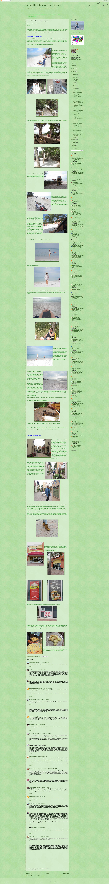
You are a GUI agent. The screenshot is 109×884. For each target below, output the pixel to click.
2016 (73, 70)
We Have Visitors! (76, 120)
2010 (73, 145)
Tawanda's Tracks (75, 404)
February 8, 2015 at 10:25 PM (42, 836)
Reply (30, 666)
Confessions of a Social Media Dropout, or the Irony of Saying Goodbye (77, 423)
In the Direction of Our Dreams (43, 5)
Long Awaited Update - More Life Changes (76, 314)
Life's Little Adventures (77, 323)
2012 (73, 142)
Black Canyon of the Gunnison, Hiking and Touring (76, 335)
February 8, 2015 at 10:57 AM (38, 796)
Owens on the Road (76, 289)
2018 (73, 66)
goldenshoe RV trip (76, 326)
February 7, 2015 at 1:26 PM (40, 716)
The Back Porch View (76, 339)
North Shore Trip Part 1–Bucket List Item (76, 378)
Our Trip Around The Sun (77, 361)
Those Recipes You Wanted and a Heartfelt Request (78, 105)
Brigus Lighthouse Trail (76, 310)
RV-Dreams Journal (76, 417)
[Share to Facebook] (46, 656)
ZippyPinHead (75, 304)
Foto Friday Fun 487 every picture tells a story (77, 222)
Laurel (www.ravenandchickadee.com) (36, 768)
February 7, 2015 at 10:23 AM (42, 662)
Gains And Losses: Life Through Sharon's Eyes (77, 391)
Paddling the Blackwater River (77, 93)
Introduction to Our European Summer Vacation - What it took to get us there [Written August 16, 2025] (77, 242)
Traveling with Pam (76, 357)
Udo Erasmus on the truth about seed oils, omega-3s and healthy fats (77, 169)
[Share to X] (44, 656)
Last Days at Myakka (77, 130)
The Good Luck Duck (76, 343)
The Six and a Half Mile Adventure (77, 90)
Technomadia (74, 187)
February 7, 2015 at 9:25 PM (40, 756)
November (75, 74)
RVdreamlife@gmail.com (76, 59)
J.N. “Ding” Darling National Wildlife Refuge (76, 113)
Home (47, 873)
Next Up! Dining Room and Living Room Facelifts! (77, 179)
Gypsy (30, 724)
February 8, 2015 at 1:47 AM (51, 768)
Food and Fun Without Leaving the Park (77, 108)
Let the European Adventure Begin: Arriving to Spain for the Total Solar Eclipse (77, 189)
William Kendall (32, 699)
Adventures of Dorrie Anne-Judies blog (76, 234)
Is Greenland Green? (76, 174)
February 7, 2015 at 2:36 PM (44, 733)
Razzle (30, 803)
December (75, 72)
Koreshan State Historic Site (78, 128)
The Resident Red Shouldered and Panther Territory (77, 95)
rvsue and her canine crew (77, 296)
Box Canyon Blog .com (77, 275)
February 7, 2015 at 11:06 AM (45, 688)
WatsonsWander (75, 265)
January (75, 137)
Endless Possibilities (76, 445)
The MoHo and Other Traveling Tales (76, 212)
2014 (73, 139)
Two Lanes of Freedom (76, 381)
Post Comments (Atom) (36, 875)
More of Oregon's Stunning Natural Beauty (77, 410)
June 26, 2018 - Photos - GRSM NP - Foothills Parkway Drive (77, 387)
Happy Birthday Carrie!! (77, 121)
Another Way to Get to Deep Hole (77, 132)
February (75, 88)
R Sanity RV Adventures (77, 217)
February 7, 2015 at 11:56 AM (42, 699)
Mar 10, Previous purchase (77, 281)
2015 (73, 71)
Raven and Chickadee (76, 246)
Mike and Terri (32, 836)
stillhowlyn (31, 716)
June (74, 82)
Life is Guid (74, 376)
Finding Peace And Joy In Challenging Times (76, 248)
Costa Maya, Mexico (76, 327)
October (75, 76)
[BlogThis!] (43, 656)
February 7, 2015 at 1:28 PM (38, 724)
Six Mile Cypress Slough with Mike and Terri (78, 111)
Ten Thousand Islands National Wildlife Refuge (77, 99)
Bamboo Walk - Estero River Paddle (77, 124)
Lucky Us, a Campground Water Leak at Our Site (78, 118)
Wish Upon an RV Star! (77, 330)
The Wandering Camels (76, 229)
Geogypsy (74, 220)
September (75, 77)
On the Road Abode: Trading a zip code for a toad (77, 206)
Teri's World (74, 395)
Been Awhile (74, 253)
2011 (73, 144)
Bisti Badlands (74, 293)
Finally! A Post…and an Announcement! (76, 438)
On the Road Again (76, 260)
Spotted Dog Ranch (76, 421)
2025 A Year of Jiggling (76, 230)
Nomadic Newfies (75, 309)
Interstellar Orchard (76, 301)
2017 (73, 68)
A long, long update (75, 414)
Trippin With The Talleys (77, 440)
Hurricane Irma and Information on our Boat (76, 401)
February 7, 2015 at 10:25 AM (41, 669)
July (74, 80)
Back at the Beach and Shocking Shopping (77, 126)
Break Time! (74, 433)
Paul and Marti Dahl (33, 733)
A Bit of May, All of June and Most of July (76, 208)
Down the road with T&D (77, 413)
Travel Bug (74, 239)
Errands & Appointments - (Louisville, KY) (77, 418)
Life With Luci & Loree (76, 197)
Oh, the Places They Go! (77, 292)
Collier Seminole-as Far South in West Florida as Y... (78, 102)
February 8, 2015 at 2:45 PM (38, 827)
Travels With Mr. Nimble (77, 372)
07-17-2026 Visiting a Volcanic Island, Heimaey (76, 214)
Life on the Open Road (77, 284)
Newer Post (29, 873)
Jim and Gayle (32, 662)
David (30, 796)
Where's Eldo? (75, 200)
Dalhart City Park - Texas (76, 396)
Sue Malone (32, 669)
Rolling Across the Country (77, 331)
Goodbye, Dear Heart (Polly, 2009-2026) (77, 227)
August (74, 79)
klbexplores (31, 756)
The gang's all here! (75, 165)
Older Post (66, 873)
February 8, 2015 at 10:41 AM (43, 787)
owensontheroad (32, 787)
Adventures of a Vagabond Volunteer (76, 318)
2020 (73, 63)
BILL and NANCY (75, 385)
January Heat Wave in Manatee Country (76, 354)
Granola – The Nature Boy (77, 382)
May (74, 83)
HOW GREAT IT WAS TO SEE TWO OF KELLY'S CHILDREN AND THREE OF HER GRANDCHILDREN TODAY (77, 158)
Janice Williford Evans (33, 688)
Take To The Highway (76, 256)
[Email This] (42, 656)
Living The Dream (75, 427)
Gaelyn (30, 707)
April (74, 85)
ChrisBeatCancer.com (76, 167)
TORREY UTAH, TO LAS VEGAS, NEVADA (76, 442)
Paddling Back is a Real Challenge (77, 135)
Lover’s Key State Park (77, 116)
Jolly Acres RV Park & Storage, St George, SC (76, 406)
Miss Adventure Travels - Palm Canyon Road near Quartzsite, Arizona (77, 251)
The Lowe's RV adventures (77, 173)
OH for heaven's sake (76, 446)
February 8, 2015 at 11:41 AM (38, 803)
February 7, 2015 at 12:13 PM (39, 707)
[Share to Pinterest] (47, 656)
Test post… (74, 369)
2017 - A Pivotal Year (76, 392)
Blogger (57, 881)
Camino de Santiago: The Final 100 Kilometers (76, 258)
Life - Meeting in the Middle (77, 340)
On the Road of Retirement (75, 177)
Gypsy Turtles (75, 436)
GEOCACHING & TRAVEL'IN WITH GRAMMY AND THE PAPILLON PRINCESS (76, 367)
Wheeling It (74, 225)
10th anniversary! (75, 290)
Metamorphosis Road (76, 408)
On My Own (74, 192)
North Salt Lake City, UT (76, 358)
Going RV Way (75, 182)
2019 (73, 65)
